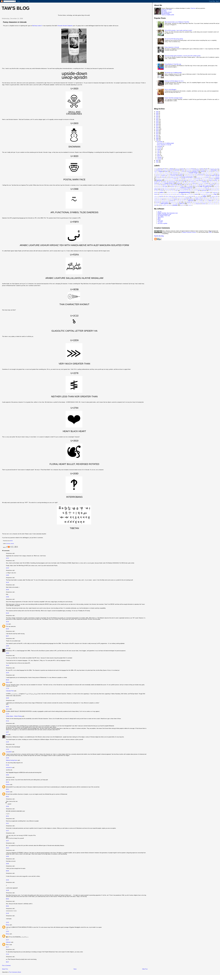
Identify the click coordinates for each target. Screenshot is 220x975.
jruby (185, 184)
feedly (166, 178)
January (159, 158)
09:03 (7, 899)
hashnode (211, 181)
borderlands (172, 171)
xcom (155, 205)
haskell (216, 181)
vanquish (201, 202)
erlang (162, 177)
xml (159, 205)
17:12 (7, 954)
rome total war (178, 196)
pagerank (190, 190)
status (180, 199)
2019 (157, 122)
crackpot (181, 172)
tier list (176, 200)
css (214, 172)
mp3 (161, 189)
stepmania (190, 199)
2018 (157, 124)
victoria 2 (157, 203)
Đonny (7, 924)
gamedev (211, 178)
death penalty (190, 174)
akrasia (172, 168)
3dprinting (160, 168)
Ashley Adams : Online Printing (14, 716)
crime (186, 172)
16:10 (7, 665)
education (186, 175)
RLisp (159, 219)
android (192, 168)
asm (206, 168)
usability (188, 202)
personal (204, 190)
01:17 (7, 947)
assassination (212, 168)
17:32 (7, 749)
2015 (157, 129)
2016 (157, 127)
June (158, 152)
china (183, 171)
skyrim (211, 197)
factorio (217, 177)
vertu (218, 202)
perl (199, 190)
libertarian (172, 186)
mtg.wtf (159, 211)
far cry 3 (161, 178)
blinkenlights (214, 170)
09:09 (7, 870)
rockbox (155, 196)
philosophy (211, 190)
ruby (204, 196)
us (184, 202)
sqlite (162, 199)
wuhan (216, 203)
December (160, 141)
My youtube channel (166, 12)
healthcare (161, 183)
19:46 (7, 698)
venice (210, 202)
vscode (172, 203)
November (160, 146)
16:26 (7, 880)
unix (180, 202)
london (191, 186)
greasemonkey (172, 181)
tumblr (205, 200)
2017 (157, 126)
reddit (174, 194)
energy (158, 177)
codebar (216, 171)
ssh (166, 199)
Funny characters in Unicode (15, 22)
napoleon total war (178, 189)
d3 (160, 174)
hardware (204, 181)
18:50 (7, 775)
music (171, 189)
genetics (172, 180)
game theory (204, 178)
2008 (157, 140)
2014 (157, 130)
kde (199, 184)
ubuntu (210, 200)
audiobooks (158, 170)
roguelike (161, 196)
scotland (181, 197)
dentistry (206, 174)
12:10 (7, 713)
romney (185, 196)
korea (207, 184)
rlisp (215, 194)
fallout (157, 178)
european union (200, 177)
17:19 (7, 688)
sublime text (198, 199)
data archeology (174, 174)
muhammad (166, 189)
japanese (164, 184)
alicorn (177, 168)
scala (169, 197)
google (210, 180)
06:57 (7, 636)
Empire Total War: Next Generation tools (168, 213)
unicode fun (9, 767)
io (210, 183)
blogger (155, 171)
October (159, 148)
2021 (157, 119)
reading (165, 194)
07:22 (7, 721)
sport (159, 199)
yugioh (182, 205)
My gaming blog (165, 13)
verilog (214, 202)
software (216, 197)
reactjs (161, 194)
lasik (156, 186)
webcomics (189, 203)
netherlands (196, 189)
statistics (175, 199)
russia (161, 197)
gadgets (191, 178)
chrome (188, 171)
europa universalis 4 (187, 177)
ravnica (156, 194)
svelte (204, 199)
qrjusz (7, 709)
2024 (157, 115)
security (187, 198)
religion (183, 194)
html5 (186, 183)
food (182, 178)
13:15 (7, 568)
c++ (179, 171)
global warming (192, 180)
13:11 (7, 823)
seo (192, 197)
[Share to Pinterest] (17, 547)
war (177, 203)
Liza (7, 624)
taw (7, 648)
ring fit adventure (208, 194)
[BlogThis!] (12, 547)
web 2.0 (181, 203)
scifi (177, 197)
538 (165, 168)
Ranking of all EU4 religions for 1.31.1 (174, 81)
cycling (156, 174)
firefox (175, 178)
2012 (157, 133)
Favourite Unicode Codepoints (65, 25)
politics (161, 192)
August (159, 149)
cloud (211, 171)
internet (194, 183)
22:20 (7, 672)
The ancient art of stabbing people (173, 72)
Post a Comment (6, 965)
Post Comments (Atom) (15, 972)
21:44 (7, 913)
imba (190, 183)
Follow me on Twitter (166, 9)
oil (165, 190)
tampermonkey (157, 200)
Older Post (145, 969)
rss (200, 196)
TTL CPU (160, 222)
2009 (157, 138)
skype (207, 197)
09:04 (7, 906)
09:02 (7, 796)
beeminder (176, 170)
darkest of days (165, 174)
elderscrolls (196, 175)
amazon (182, 168)
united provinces (173, 202)
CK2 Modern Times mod (164, 215)
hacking (192, 181)
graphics (165, 181)
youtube (175, 205)
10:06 (7, 863)
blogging (161, 171)
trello (197, 200)
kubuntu (212, 184)
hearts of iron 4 (169, 183)
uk (218, 200)
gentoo (177, 180)
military (206, 187)
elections (202, 175)
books (166, 171)
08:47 (7, 962)
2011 (157, 135)
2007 (157, 160)
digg (218, 174)
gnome (202, 180)
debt (195, 174)
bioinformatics (196, 170)
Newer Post (5, 969)
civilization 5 (195, 171)
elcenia (191, 175)
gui (187, 181)
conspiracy (160, 172)
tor (185, 200)
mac (196, 186)
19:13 (7, 848)
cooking (165, 172)
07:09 (7, 765)
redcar (169, 194)
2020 (157, 121)
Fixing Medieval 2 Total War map (173, 64)
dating (181, 174)
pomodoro (169, 192)
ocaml (161, 190)
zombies (189, 205)
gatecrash (167, 180)
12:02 (7, 922)
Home (75, 969)
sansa (165, 197)
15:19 (7, 582)
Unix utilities (161, 217)
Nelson (7, 682)
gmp (197, 180)
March (159, 155)
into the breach (201, 183)
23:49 (7, 758)
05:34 (7, 680)
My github (163, 11)
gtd (184, 181)
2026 (157, 111)
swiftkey (208, 199)
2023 (157, 116)
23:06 (7, 597)
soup (155, 199)
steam (184, 199)
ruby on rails (215, 196)
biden (183, 170)
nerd (191, 189)
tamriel (163, 200)
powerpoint (175, 192)
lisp (187, 186)
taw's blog (15, 8)
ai (168, 168)
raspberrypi (215, 192)
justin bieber (194, 184)
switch (217, 199)
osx (176, 190)
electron (207, 175)
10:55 (7, 646)
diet (215, 174)
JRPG (159, 218)
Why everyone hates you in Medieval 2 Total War (177, 22)
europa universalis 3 (174, 177)
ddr (185, 174)
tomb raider (181, 200)
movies (156, 189)
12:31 (7, 558)
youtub (169, 205)
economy (180, 175)
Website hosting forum (11, 760)
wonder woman (211, 203)
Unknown (8, 942)
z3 (185, 205)
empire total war (215, 175)
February (159, 157)
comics (155, 172)
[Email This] (10, 547)
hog (183, 183)
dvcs (168, 175)
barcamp (8, 543)
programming (184, 192)
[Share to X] (14, 547)
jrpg (181, 184)
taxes (167, 200)
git (181, 180)
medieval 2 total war (186, 188)
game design (197, 178)
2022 (157, 118)
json (189, 184)
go (206, 180)
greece (179, 181)
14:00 (7, 575)
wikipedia (198, 203)
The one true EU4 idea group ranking (174, 38)
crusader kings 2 (193, 172)
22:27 (7, 939)
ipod (214, 183)
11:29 (7, 742)
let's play (165, 186)
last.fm (160, 186)
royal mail (191, 196)
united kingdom (165, 202)
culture (218, 172)
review (196, 194)
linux (183, 186)
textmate (171, 200)
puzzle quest (202, 192)
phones (216, 190)
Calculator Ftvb (10, 690)
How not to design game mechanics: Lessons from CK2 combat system (182, 55)
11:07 (7, 732)
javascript (174, 184)
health (155, 183)
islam (155, 184)
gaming (159, 180)
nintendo (213, 189)
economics (173, 175)
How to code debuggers (170, 89)
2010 (157, 137)
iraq (217, 183)
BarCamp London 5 (37, 25)
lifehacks (178, 186)
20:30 (7, 589)
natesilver (186, 189)
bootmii (8, 784)
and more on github (162, 223)
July (158, 151)
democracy (200, 174)
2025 (157, 113)
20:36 (7, 706)
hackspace (198, 181)
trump (201, 200)
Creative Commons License (189, 232)
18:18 (7, 621)
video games (164, 203)
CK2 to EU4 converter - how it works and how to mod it (178, 30)
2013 (157, 132)
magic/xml (216, 186)
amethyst (187, 168)
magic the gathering (205, 186)
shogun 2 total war (199, 197)
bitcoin (208, 170)
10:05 (7, 856)
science (173, 197)
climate (202, 171)
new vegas (202, 189)
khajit (203, 184)
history (178, 183)
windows (204, 203)
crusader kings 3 (205, 172)
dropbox (163, 175)
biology (203, 170)
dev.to (211, 174)
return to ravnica (189, 194)
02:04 (7, 628)
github (185, 180)
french (186, 178)
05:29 (7, 782)
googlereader (157, 181)
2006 (157, 162)
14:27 (7, 840)
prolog (196, 192)
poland (155, 192)
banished (165, 170)
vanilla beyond (195, 202)
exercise (212, 177)
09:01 (7, 789)
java (169, 184)
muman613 (9, 751)
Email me (193, 8)
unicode (12, 543)
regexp (178, 194)
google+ (216, 180)
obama (218, 189)
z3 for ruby (160, 220)
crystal (211, 172)
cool (170, 172)
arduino (202, 168)
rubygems (156, 197)
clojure (207, 171)
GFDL (210, 232)
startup (170, 199)
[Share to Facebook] (15, 547)
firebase (170, 178)
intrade (207, 183)
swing (213, 199)
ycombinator (164, 205)
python (208, 192)
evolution (207, 177)
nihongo (208, 189)
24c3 (155, 168)
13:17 (7, 830)
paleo (195, 190)
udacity (215, 200)
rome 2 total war (169, 196)
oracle (172, 190)
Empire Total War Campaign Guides (173, 98)
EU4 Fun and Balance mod (164, 214)
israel (159, 184)
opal (168, 190)
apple (197, 168)
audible (217, 168)
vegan (206, 202)
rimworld (202, 194)
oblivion (157, 190)
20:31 (7, 816)
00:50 (11, 540)
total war (190, 200)
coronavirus (175, 172)
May (158, 154)
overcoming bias (183, 190)
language (217, 184)
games (217, 178)
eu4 (167, 177)
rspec (196, 196)
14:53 (7, 653)
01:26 (7, 613)
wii (193, 203)
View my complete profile (167, 14)
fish (179, 178)
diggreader (157, 175)
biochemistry (188, 170)
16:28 (7, 890)
